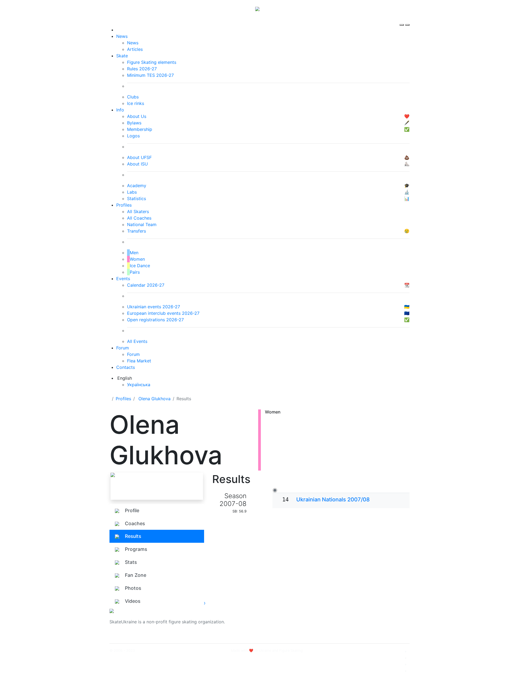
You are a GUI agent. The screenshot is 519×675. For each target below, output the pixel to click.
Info (120, 109)
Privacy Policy (355, 625)
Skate (122, 55)
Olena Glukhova (154, 398)
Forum (122, 347)
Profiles (124, 205)
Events (123, 278)
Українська (138, 384)
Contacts (125, 367)
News (122, 36)
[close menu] (407, 20)
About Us (350, 618)
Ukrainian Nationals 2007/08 (333, 499)
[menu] (402, 20)
